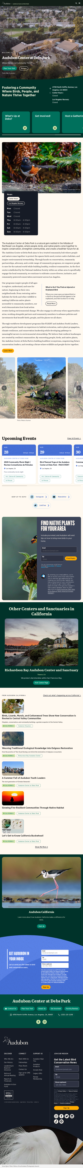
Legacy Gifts (37, 1073)
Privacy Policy (50, 566)
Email (44, 548)
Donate (24, 68)
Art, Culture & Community (14, 476)
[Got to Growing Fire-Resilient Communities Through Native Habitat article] (41, 804)
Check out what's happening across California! (61, 695)
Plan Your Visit (9, 68)
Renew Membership (37, 1078)
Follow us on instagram (45, 1022)
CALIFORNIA (9, 726)
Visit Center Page (41, 683)
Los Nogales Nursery (16, 203)
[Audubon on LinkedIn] (72, 1116)
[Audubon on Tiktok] (56, 1121)
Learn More (8, 351)
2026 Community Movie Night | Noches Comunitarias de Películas (19, 464)
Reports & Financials (7, 1080)
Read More (51, 304)
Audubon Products (36, 1065)
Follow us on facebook (38, 1022)
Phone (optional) (47, 964)
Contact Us (12, 1009)
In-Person (9, 480)
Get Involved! (43, 115)
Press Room (23, 1066)
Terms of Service (60, 971)
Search (76, 3)
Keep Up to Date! (19, 497)
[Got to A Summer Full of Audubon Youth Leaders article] (41, 775)
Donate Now (37, 1070)
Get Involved (56, 1009)
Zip (43, 556)
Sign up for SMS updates (24, 1074)
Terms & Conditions (59, 982)
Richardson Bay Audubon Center (29, 756)
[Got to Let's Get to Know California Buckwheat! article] (41, 831)
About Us (42, 1009)
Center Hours (13, 199)
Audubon (15, 1041)
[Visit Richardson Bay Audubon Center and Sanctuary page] (41, 652)
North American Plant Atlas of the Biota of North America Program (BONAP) (61, 591)
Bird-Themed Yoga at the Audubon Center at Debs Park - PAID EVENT (55, 464)
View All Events (73, 438)
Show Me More (40, 847)
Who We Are (8, 1059)
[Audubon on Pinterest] (61, 1121)
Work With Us (24, 1059)
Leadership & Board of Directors (8, 1068)
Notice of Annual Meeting (10, 1074)
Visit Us (41, 926)
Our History (8, 1062)
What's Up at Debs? (12, 117)
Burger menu (79, 3)
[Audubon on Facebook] (61, 1116)
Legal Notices (23, 1102)
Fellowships (23, 1062)
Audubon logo (6, 3)
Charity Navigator (8, 1094)
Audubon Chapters (24, 726)
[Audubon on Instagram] (56, 1116)
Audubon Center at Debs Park (21, 3)
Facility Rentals (72, 1009)
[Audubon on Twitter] (67, 1116)
